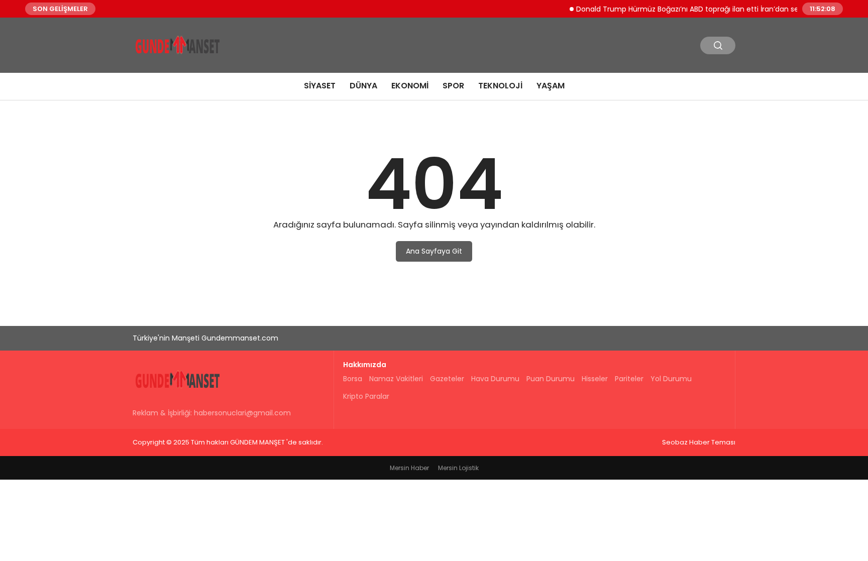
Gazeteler (447, 379)
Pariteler (629, 379)
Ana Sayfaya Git (434, 251)
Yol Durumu (671, 379)
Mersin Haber (409, 468)
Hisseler (595, 379)
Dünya (363, 85)
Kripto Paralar (366, 396)
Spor (453, 85)
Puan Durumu (550, 379)
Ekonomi (409, 85)
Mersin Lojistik (458, 468)
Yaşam (550, 85)
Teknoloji (500, 85)
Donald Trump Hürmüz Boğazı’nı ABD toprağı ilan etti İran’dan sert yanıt (694, 9)
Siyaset (320, 85)
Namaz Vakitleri (396, 379)
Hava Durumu (495, 379)
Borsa (352, 379)
